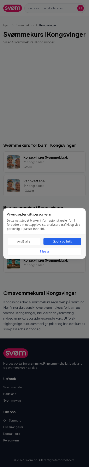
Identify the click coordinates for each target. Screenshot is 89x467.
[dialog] (44, 233)
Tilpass (44, 251)
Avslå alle (23, 241)
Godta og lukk (62, 241)
